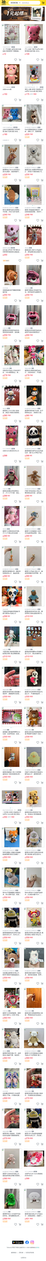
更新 (37, 1247)
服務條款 (14, 1252)
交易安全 (23, 1258)
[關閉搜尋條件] (20, 3)
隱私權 (21, 1252)
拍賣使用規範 (30, 1252)
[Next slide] (42, 34)
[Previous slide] (25, 34)
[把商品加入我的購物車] (20, 59)
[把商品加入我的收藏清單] (15, 59)
